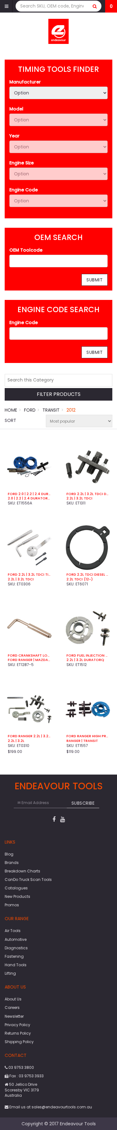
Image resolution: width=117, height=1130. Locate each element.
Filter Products (58, 394)
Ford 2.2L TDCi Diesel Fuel (88, 574)
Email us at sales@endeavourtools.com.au (50, 1107)
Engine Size (21, 163)
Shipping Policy (19, 1041)
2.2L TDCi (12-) (79, 579)
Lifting (10, 973)
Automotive (16, 939)
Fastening (14, 956)
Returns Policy (18, 1033)
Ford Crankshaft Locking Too (29, 655)
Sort (10, 420)
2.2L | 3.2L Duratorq (85, 660)
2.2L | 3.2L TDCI (79, 498)
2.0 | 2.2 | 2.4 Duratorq (29, 498)
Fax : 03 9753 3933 (26, 1076)
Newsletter (14, 1016)
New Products (17, 896)
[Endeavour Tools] (58, 31)
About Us (13, 999)
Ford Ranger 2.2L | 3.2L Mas (29, 736)
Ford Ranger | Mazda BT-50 (29, 660)
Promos (12, 905)
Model (16, 109)
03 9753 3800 (20, 1067)
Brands (12, 862)
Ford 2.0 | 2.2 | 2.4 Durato (29, 494)
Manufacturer (25, 82)
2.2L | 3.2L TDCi (21, 579)
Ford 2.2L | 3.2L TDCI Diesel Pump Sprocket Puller (88, 494)
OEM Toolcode (25, 250)
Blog (9, 854)
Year (14, 136)
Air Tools (13, 930)
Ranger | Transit (82, 740)
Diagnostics (16, 948)
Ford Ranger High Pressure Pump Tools (88, 736)
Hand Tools (16, 964)
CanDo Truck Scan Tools (28, 879)
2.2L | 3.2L (16, 740)
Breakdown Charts (22, 871)
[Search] (95, 6)
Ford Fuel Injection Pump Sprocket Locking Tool (88, 655)
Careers (12, 1007)
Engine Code (23, 190)
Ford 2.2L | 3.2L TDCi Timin (29, 574)
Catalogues (16, 888)
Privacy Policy (17, 1024)
